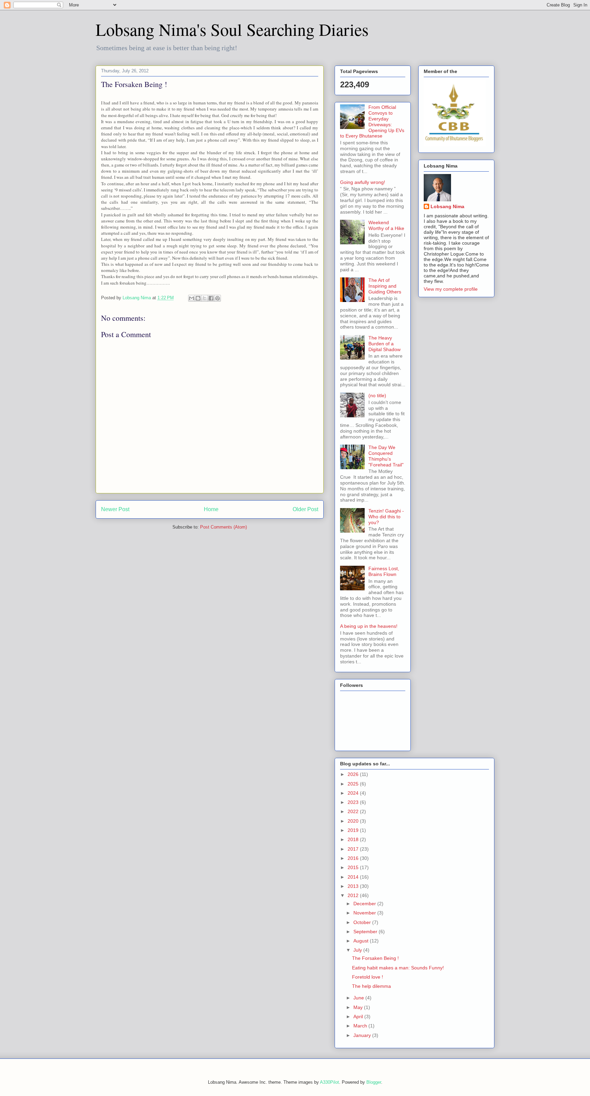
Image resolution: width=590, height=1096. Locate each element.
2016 (354, 858)
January (362, 1035)
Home (211, 509)
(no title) (377, 395)
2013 (354, 886)
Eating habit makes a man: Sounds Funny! (398, 967)
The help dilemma (371, 986)
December (365, 903)
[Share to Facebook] (211, 298)
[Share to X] (204, 298)
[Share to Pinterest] (217, 298)
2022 (354, 811)
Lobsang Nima (447, 206)
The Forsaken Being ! (375, 958)
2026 (354, 774)
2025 (354, 784)
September (366, 931)
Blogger (373, 1082)
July (358, 950)
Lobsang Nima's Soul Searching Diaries (232, 29)
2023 (354, 802)
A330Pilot (329, 1082)
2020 (354, 821)
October (362, 922)
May (358, 1007)
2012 (354, 895)
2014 (354, 877)
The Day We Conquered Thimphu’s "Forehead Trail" (386, 456)
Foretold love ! (367, 977)
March (360, 1025)
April (358, 1016)
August (361, 940)
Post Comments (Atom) (223, 527)
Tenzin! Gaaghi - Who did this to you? (386, 516)
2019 (354, 830)
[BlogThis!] (198, 298)
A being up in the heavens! (368, 626)
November (365, 912)
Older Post (305, 509)
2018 (354, 839)
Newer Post (115, 509)
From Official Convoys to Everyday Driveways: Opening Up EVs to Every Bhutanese (372, 121)
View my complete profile (451, 289)
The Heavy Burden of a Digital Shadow (384, 343)
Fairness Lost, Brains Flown (383, 571)
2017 (354, 849)
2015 (354, 867)
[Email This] (191, 298)
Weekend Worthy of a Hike (386, 225)
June (359, 997)
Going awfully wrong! (362, 182)
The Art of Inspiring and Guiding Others (384, 285)
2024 (354, 793)
